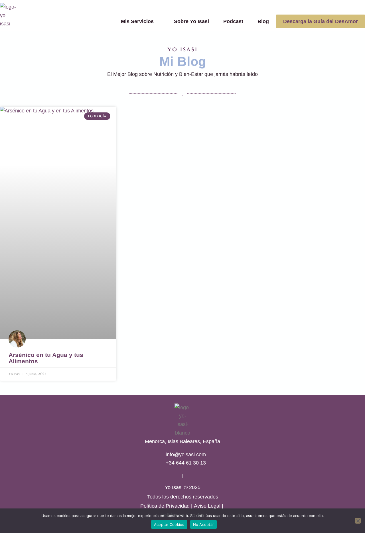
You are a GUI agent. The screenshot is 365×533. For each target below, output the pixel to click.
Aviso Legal (207, 506)
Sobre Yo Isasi (191, 21)
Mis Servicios (137, 21)
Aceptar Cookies (169, 524)
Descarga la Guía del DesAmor (320, 21)
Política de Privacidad (165, 506)
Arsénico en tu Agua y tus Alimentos (46, 358)
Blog (263, 21)
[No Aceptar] (358, 521)
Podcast (233, 21)
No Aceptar (203, 524)
